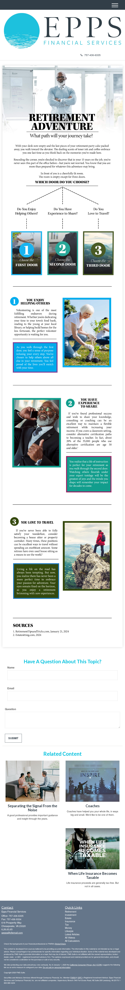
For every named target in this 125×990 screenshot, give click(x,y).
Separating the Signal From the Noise (32, 808)
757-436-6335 (92, 55)
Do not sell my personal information (56, 967)
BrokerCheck (60, 943)
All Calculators (72, 940)
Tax (67, 924)
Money (68, 927)
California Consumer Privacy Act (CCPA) (86, 964)
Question (10, 709)
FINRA (73, 977)
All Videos (70, 937)
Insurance (70, 921)
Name (10, 667)
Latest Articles (72, 934)
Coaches (93, 806)
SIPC (80, 977)
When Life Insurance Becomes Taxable (92, 875)
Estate (68, 918)
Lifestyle (69, 931)
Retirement (70, 911)
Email (10, 688)
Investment (70, 914)
